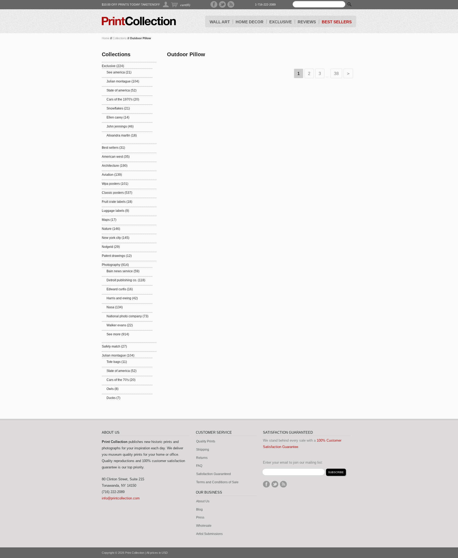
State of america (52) (121, 90)
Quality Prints (205, 441)
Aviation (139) (112, 175)
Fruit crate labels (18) (117, 202)
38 (336, 73)
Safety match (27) (114, 346)
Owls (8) (112, 389)
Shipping (202, 449)
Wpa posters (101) (115, 184)
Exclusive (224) (113, 66)
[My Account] (166, 4)
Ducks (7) (113, 398)
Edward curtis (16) (120, 289)
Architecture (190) (114, 166)
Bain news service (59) (123, 271)
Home (105, 38)
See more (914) (118, 334)
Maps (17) (109, 220)
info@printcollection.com (121, 498)
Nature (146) (111, 229)
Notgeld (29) (111, 247)
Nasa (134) (115, 307)
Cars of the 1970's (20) (123, 99)
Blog (199, 509)
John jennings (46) (120, 126)
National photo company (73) (127, 316)
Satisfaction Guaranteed (213, 474)
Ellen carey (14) (118, 117)
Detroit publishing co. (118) (126, 280)
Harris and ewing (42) (122, 298)
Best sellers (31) (113, 148)
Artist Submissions (209, 534)
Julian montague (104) (123, 81)
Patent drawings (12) (117, 256)
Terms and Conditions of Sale (217, 482)
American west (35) (116, 157)
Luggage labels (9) (115, 211)
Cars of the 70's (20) (121, 380)
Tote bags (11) (117, 362)
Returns (202, 457)
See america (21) (119, 72)
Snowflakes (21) (118, 108)
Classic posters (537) (117, 193)
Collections (120, 38)
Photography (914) (115, 265)
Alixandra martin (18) (122, 135)
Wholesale (204, 525)
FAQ (199, 465)
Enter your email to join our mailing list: (293, 462)
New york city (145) (115, 238)
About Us (202, 501)
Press (200, 517)
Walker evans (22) (120, 325)
